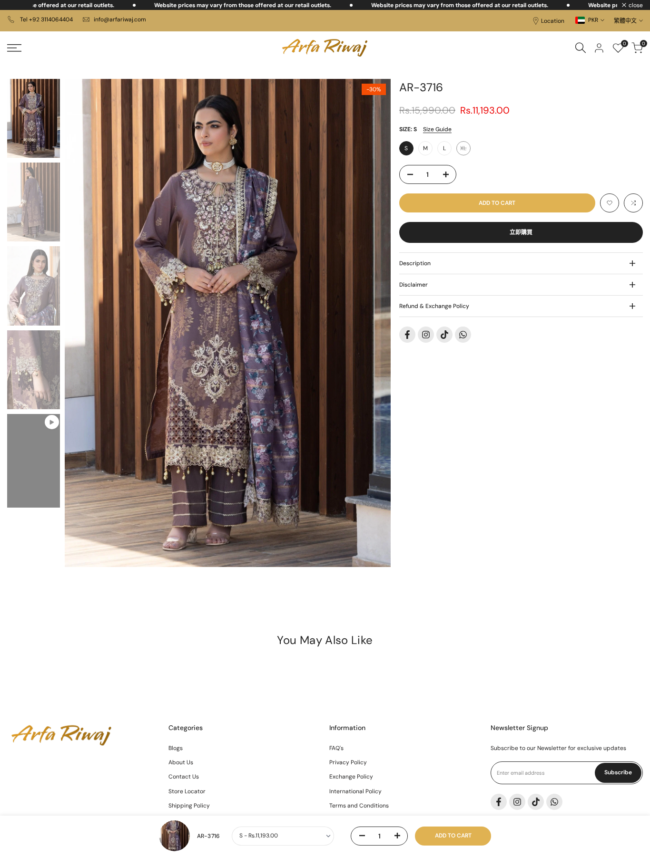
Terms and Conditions (359, 805)
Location (552, 21)
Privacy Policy (348, 762)
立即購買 (521, 232)
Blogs (175, 748)
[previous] (83, 323)
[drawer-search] (580, 47)
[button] (609, 202)
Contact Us (183, 776)
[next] (371, 323)
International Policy (355, 791)
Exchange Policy (351, 776)
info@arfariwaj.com (120, 19)
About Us (180, 762)
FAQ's (336, 748)
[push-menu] (14, 48)
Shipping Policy (189, 805)
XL (465, 149)
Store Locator (187, 791)
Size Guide (437, 129)
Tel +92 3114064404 (46, 19)
